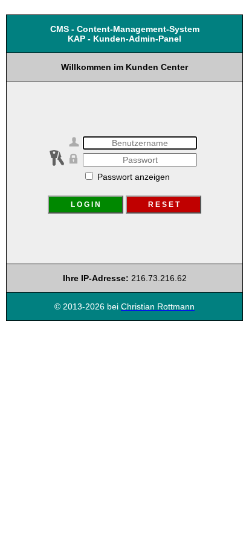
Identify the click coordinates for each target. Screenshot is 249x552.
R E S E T (163, 204)
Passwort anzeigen (132, 177)
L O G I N (85, 204)
